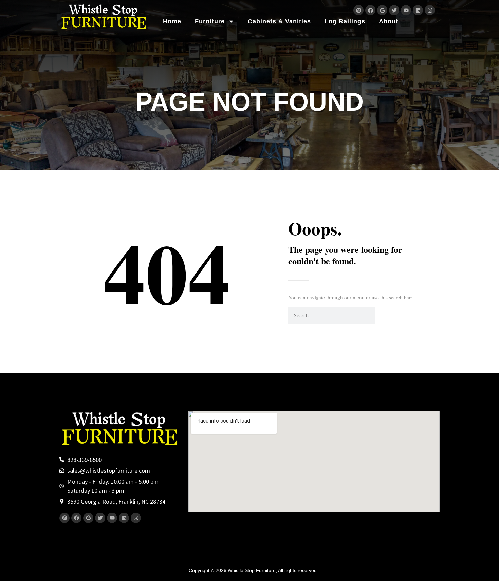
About (388, 21)
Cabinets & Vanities (279, 21)
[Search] (383, 315)
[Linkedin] (418, 10)
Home (172, 21)
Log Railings (345, 21)
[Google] (382, 10)
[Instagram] (430, 10)
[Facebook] (370, 10)
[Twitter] (394, 10)
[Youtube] (406, 10)
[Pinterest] (358, 10)
